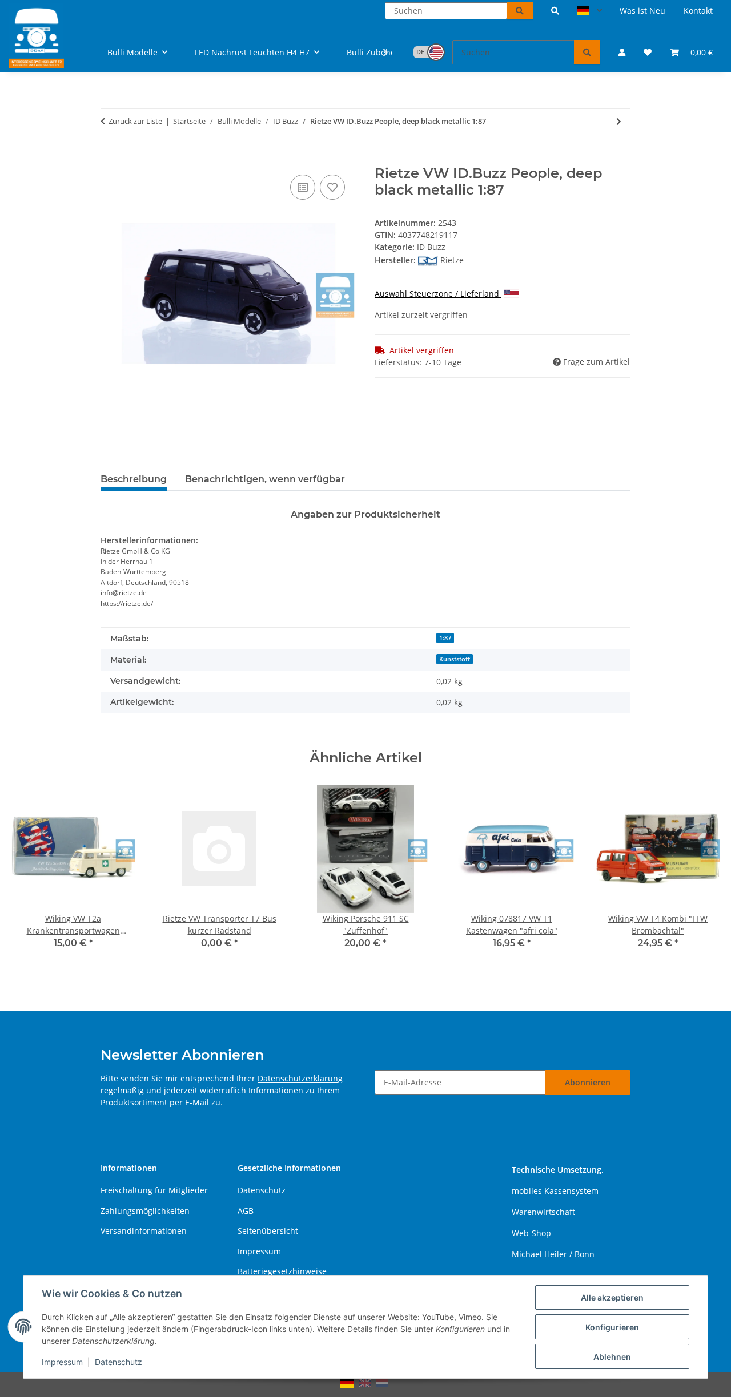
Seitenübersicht (268, 1230)
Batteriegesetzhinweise (282, 1271)
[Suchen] (520, 10)
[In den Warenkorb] (110, 159)
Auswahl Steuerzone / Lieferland (438, 293)
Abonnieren (587, 1082)
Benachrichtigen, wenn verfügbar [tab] (265, 479)
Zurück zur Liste (135, 121)
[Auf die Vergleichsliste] (302, 187)
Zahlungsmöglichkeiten (145, 1210)
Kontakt (698, 10)
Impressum (62, 1362)
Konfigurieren (612, 1327)
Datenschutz (118, 1362)
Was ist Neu (642, 10)
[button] (555, 10)
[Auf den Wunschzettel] (332, 187)
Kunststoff (454, 659)
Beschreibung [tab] (134, 479)
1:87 (445, 638)
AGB (246, 1210)
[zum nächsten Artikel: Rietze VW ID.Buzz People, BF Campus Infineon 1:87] (618, 121)
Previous (28, 874)
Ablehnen (612, 1357)
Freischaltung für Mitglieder (154, 1190)
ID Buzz (431, 246)
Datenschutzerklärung (300, 1078)
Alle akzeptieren (612, 1297)
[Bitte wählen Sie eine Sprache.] (589, 10)
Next (703, 874)
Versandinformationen (144, 1230)
